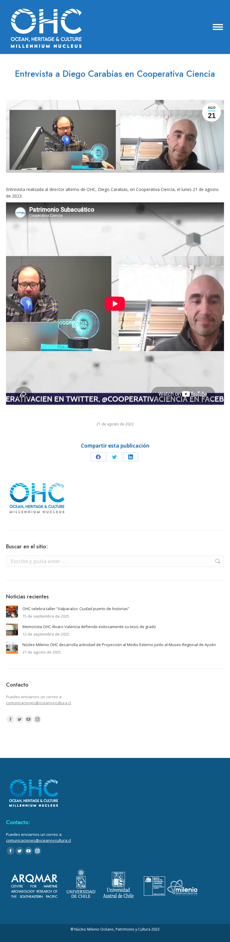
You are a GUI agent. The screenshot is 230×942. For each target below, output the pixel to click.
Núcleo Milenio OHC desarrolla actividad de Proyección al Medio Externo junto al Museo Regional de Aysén (119, 644)
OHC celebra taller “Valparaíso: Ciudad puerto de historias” (75, 608)
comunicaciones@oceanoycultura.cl (38, 702)
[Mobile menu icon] (218, 27)
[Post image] (12, 612)
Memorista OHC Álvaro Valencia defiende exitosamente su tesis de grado (89, 626)
